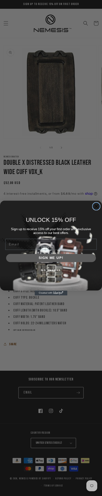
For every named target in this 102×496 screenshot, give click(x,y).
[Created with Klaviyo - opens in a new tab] (51, 293)
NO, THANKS (51, 270)
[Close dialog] (96, 206)
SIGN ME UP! (51, 258)
